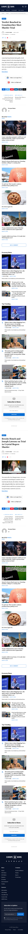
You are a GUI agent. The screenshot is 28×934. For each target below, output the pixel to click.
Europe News (9, 32)
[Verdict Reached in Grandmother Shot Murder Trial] (14, 48)
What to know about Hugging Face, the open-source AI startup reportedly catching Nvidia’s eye (13, 272)
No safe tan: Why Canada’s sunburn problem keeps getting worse (11, 184)
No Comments (6, 34)
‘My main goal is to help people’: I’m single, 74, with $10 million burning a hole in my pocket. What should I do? (19, 284)
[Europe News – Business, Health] (7, 6)
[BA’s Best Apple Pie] (14, 197)
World (8, 10)
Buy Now (21, 10)
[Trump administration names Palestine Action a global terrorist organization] (14, 219)
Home (2, 10)
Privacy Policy (12, 419)
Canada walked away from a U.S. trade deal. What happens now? (13, 236)
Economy (14, 10)
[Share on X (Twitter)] (5, 38)
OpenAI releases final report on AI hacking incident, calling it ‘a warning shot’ (13, 162)
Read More (5, 71)
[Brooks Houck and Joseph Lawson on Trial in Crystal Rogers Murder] (14, 467)
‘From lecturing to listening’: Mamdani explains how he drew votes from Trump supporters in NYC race (7, 519)
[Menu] (26, 6)
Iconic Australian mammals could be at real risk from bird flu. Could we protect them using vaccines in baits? (14, 138)
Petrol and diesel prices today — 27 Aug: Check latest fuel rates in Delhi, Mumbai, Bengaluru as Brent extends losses (19, 294)
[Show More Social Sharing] (10, 38)
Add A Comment (14, 245)
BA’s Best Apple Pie (7, 206)
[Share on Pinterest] (7, 38)
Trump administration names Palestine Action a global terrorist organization (12, 228)
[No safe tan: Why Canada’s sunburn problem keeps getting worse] (14, 175)
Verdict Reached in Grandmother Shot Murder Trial (19, 518)
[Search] (23, 6)
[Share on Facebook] (3, 38)
